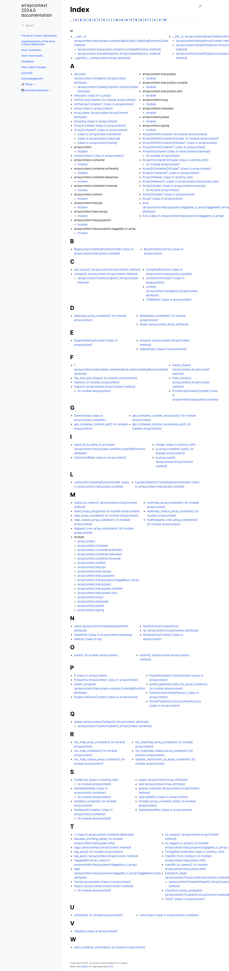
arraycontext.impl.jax (91, 567)
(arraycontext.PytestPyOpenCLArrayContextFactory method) (119, 53)
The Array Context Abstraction (39, 35)
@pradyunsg (99, 966)
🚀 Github (27, 84)
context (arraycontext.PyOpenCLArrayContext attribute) (172, 291)
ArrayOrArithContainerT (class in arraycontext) (174, 147)
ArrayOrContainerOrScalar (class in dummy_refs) (175, 160)
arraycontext (86, 541)
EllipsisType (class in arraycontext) (163, 349)
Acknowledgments (32, 78)
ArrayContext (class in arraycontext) (99, 155)
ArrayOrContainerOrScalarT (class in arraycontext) (177, 168)
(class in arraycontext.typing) (97, 142)
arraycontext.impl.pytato (94, 584)
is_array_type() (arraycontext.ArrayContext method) (174, 462)
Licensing (26, 72)
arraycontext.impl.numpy (94, 571)
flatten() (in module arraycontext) (97, 382)
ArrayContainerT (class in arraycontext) (101, 130)
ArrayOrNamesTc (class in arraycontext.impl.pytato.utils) (181, 181)
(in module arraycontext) (163, 155)
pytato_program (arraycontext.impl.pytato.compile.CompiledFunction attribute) (109, 688)
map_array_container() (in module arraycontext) (106, 515)
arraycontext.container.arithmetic (99, 550)
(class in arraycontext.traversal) (98, 138)
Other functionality (32, 55)
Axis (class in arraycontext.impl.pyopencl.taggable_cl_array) (183, 216)
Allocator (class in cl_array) (92, 95)
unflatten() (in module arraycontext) (98, 915)
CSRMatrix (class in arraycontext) (169, 299)
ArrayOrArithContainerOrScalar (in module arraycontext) (181, 138)
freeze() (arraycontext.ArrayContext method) (104, 386)
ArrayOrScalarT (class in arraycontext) (168, 194)
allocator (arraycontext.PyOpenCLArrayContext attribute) (100, 78)
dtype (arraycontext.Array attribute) (164, 324)
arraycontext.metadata (92, 601)
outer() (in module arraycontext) (96, 655)
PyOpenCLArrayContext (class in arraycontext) (106, 680)
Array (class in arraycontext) (93, 108)
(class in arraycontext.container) (99, 134)
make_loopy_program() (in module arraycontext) (107, 511)
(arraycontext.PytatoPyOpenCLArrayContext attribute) (114, 726)
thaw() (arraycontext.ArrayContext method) (103, 886)
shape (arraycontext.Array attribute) (163, 779)
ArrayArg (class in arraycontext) (95, 121)
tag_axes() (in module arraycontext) (98, 851)
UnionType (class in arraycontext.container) (169, 915)
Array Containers (31, 49)
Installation (27, 61)
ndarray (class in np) (88, 639)
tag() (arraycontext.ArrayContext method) (102, 847)
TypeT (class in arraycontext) (185, 899)
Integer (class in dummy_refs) (176, 444)
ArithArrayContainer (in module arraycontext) (105, 100)
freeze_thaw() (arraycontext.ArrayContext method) (191, 369)
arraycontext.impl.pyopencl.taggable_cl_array (108, 580)
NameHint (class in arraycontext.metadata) (103, 634)
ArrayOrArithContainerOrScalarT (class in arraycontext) (180, 142)
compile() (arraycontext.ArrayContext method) (106, 274)
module (82, 151)
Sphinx (84, 966)
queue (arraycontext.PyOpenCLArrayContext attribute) (111, 721)
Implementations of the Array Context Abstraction (38, 43)
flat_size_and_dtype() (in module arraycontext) (105, 378)
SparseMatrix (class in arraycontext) (163, 797)
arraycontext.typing (90, 610)
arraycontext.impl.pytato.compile (99, 588)
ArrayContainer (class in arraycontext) (100, 125)
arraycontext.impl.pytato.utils (97, 593)
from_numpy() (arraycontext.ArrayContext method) (191, 382)
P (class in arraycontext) (90, 675)
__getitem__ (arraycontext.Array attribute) (102, 58)
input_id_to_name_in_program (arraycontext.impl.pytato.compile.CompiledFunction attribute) (109, 449)
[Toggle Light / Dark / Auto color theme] (200, 6)
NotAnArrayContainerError (161, 626)
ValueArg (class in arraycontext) (96, 931)
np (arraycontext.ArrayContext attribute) (170, 630)
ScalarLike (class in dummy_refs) (96, 779)
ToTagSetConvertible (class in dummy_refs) (194, 851)
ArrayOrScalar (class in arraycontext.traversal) (174, 185)
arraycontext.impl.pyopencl (95, 575)
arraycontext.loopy (90, 597)
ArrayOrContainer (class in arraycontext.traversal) (176, 151)
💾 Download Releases (34, 90)
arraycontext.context (91, 562)
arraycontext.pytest (90, 605)
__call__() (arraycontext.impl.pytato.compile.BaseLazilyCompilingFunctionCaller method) (121, 41)
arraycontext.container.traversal (99, 558)
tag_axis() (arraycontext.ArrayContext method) (106, 856)
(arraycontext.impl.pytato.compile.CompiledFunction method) (119, 49)
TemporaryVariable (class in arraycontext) (102, 881)
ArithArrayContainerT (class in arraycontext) (104, 104)
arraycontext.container (92, 545)
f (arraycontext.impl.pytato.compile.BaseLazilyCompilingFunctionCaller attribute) (121, 369)
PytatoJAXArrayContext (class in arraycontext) (106, 697)
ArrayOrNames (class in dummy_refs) (168, 177)
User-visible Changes (33, 67)
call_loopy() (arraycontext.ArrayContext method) (107, 269)
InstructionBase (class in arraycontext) (100, 457)
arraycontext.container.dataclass (99, 554)
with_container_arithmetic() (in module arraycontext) (109, 947)
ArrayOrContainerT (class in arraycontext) (171, 173)
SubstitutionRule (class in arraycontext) (165, 809)
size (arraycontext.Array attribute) (162, 784)
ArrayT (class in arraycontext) (163, 198)
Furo (110, 966)
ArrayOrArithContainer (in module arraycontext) (175, 134)
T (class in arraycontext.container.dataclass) (104, 834)
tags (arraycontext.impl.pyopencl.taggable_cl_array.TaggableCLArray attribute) (117, 873)
